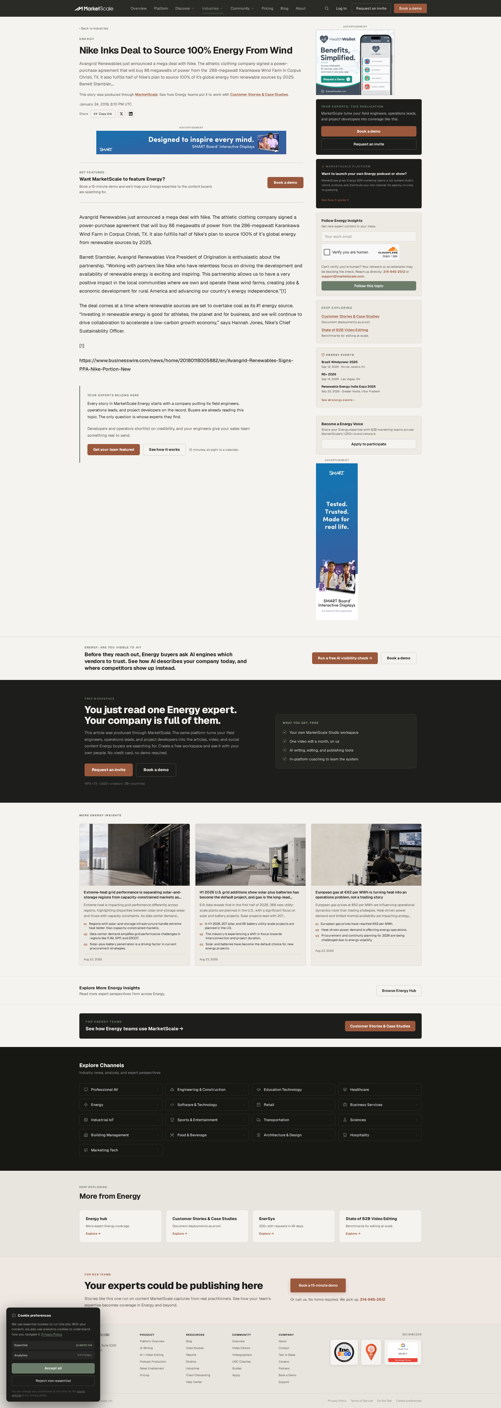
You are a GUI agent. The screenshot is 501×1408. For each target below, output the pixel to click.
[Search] (327, 8)
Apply (236, 1375)
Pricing (267, 8)
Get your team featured (113, 449)
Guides (237, 1368)
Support (284, 1382)
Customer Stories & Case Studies (259, 94)
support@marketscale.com (342, 276)
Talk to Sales (287, 1355)
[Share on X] (121, 113)
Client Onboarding (198, 1375)
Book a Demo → (89, 1367)
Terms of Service (362, 1401)
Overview (139, 8)
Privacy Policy (337, 1401)
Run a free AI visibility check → (345, 658)
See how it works (164, 449)
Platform (161, 8)
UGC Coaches (241, 1361)
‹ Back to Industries (93, 28)
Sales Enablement (152, 1368)
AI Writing (146, 1348)
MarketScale (146, 94)
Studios (191, 1361)
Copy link (105, 114)
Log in (341, 8)
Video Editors (241, 1348)
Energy (86, 39)
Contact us (86, 1362)
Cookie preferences (409, 1401)
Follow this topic (368, 285)
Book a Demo (287, 1375)
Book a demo (285, 182)
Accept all (53, 1368)
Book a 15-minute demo (318, 1285)
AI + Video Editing (152, 1355)
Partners (284, 1368)
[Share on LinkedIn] (130, 113)
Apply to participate (368, 444)
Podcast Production (153, 1361)
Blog (284, 8)
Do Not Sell (384, 1401)
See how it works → (335, 200)
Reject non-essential (53, 1381)
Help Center (194, 1382)
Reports (191, 1355)
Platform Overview (152, 1341)
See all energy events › (337, 400)
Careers (284, 1361)
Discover (182, 8)
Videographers (242, 1355)
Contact (284, 1348)
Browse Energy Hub (399, 990)
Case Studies (195, 1348)
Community (240, 8)
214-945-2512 (394, 271)
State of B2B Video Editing (344, 330)
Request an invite (371, 8)
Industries (210, 8)
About (301, 8)
